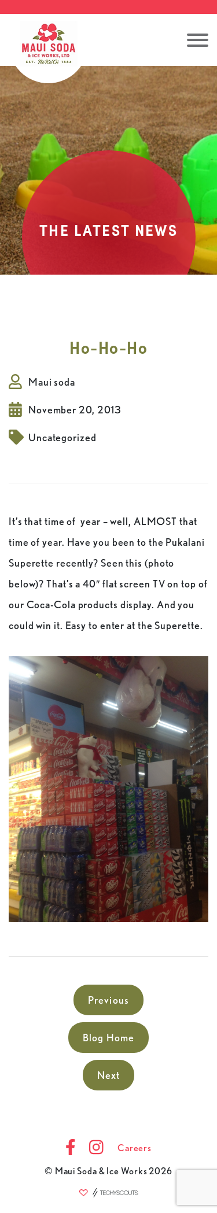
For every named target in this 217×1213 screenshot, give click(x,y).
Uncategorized (62, 437)
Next (108, 1075)
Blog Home (109, 1037)
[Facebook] (70, 1148)
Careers (134, 1147)
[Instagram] (96, 1148)
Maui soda (51, 382)
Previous (108, 1000)
